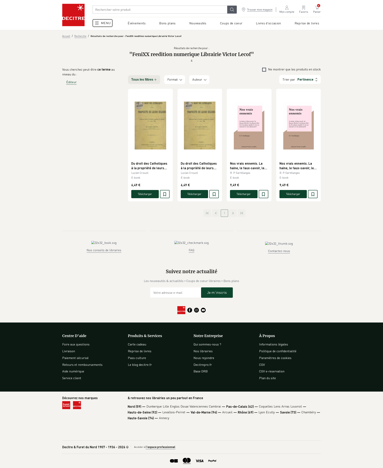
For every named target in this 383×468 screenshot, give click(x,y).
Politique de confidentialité (277, 351)
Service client (71, 378)
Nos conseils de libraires (104, 250)
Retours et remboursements (82, 365)
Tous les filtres (142, 79)
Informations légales (273, 344)
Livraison (68, 351)
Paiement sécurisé (75, 358)
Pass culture (137, 358)
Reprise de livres (139, 351)
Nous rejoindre (203, 358)
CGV (262, 365)
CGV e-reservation (271, 371)
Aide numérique (73, 371)
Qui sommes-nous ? (207, 344)
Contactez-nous (279, 251)
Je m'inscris (217, 292)
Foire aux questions (76, 344)
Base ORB (200, 371)
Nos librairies (203, 351)
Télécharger (145, 194)
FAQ (191, 250)
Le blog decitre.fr (140, 365)
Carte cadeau (137, 344)
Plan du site (267, 378)
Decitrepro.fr (202, 365)
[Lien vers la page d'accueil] (73, 15)
